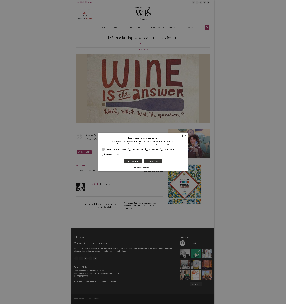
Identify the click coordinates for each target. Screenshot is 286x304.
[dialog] (143, 152)
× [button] (185, 135)
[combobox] (182, 135)
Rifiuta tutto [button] (153, 161)
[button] (143, 167)
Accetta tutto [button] (133, 161)
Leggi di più (169, 144)
